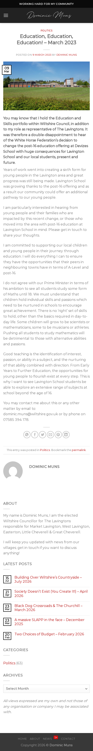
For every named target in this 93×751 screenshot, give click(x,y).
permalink (79, 450)
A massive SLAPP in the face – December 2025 (49, 622)
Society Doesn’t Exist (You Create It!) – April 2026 (51, 593)
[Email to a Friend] (50, 434)
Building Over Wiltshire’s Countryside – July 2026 (48, 579)
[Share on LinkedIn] (66, 434)
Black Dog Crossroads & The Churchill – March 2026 (48, 608)
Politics (46, 30)
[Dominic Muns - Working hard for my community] (49, 15)
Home (22, 738)
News (50, 738)
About (35, 738)
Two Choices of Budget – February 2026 (49, 634)
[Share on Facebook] (34, 434)
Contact (68, 738)
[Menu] (5, 15)
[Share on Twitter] (42, 434)
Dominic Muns (66, 54)
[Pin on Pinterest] (58, 434)
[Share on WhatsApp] (26, 434)
